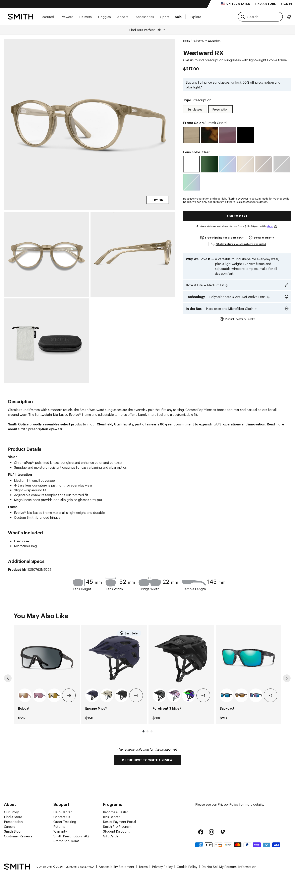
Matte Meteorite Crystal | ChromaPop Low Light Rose (39, 695)
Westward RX (213, 40)
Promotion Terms (66, 841)
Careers (9, 826)
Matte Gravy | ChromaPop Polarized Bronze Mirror (54, 695)
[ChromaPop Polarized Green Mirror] (191, 182)
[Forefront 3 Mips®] (181, 657)
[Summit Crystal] (191, 135)
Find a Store (13, 817)
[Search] (242, 17)
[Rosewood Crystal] (227, 135)
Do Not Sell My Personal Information (228, 866)
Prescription (220, 109)
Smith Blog (12, 831)
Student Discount (116, 831)
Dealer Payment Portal (119, 821)
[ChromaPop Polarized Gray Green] (209, 164)
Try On (157, 200)
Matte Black (121, 695)
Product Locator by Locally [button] (240, 319)
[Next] (287, 678)
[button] (47, 16)
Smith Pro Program (117, 826)
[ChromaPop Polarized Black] (282, 164)
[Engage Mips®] (114, 657)
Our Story (11, 812)
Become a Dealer (115, 812)
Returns (59, 826)
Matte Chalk (107, 695)
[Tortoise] (209, 135)
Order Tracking (64, 821)
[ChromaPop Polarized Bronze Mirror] (245, 164)
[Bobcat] (47, 657)
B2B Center (111, 817)
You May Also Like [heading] (41, 615)
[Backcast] (248, 657)
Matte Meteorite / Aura (174, 695)
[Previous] (8, 678)
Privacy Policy (228, 804)
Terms (143, 866)
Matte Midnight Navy (92, 695)
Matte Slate (159, 695)
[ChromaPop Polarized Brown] (263, 164)
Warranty (60, 831)
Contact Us (61, 817)
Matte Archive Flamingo (188, 695)
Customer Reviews (18, 836)
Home (186, 40)
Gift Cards (110, 836)
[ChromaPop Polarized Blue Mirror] (227, 164)
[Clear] (191, 164)
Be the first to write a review (147, 760)
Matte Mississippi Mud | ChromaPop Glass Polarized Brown (241, 695)
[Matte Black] (245, 135)
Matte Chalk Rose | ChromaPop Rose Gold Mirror (25, 695)
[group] (46, 674)
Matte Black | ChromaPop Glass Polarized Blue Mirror (226, 695)
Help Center (62, 812)
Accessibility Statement (116, 866)
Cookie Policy (187, 866)
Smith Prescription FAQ (71, 836)
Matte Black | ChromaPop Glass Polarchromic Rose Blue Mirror (256, 695)
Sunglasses (194, 109)
